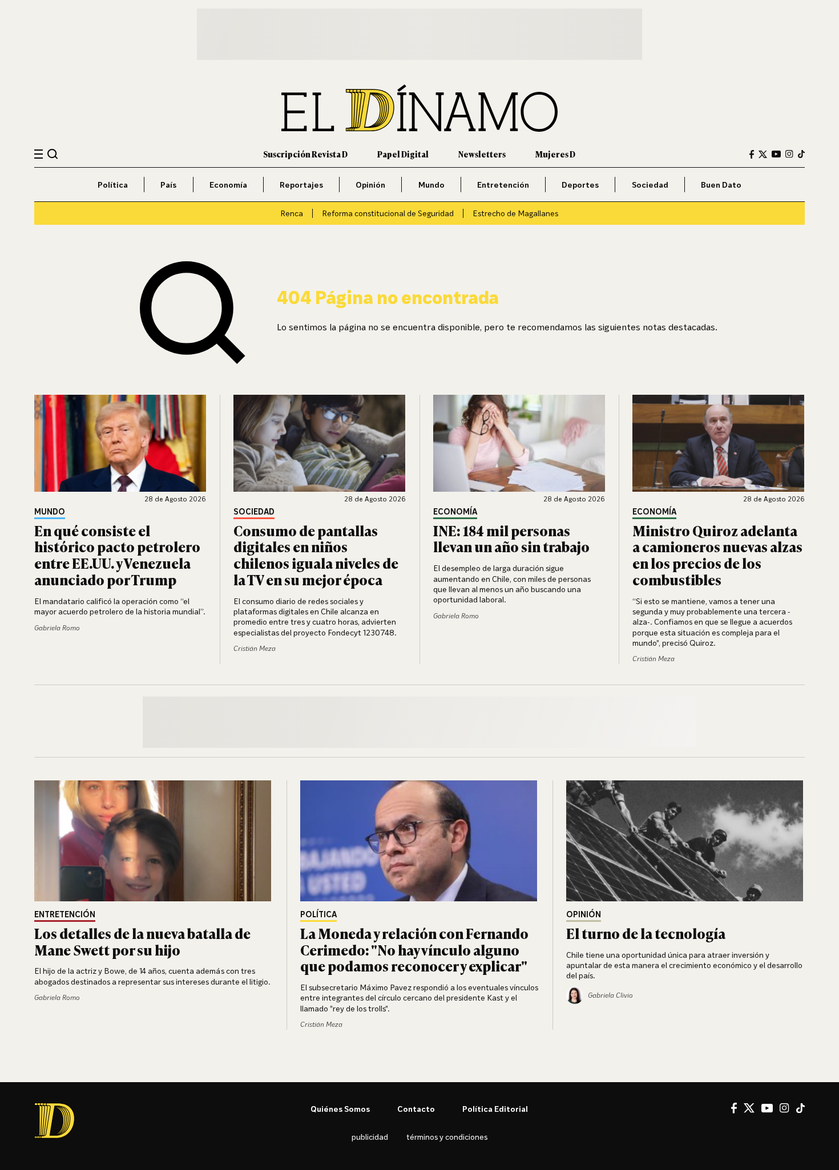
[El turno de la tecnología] (685, 840)
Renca (291, 213)
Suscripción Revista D (305, 154)
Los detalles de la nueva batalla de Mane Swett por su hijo (142, 941)
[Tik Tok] (800, 1108)
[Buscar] (52, 154)
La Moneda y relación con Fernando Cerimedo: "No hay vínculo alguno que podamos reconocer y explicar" (414, 949)
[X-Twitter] (763, 154)
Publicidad (370, 1136)
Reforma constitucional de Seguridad (388, 213)
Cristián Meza (254, 648)
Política (113, 184)
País (168, 184)
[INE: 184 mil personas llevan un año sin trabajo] (519, 443)
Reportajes (301, 184)
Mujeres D (555, 154)
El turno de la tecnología (645, 933)
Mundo (431, 184)
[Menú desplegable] (38, 154)
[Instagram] (789, 154)
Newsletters (482, 154)
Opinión (370, 184)
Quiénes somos (340, 1109)
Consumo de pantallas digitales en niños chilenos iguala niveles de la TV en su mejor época (315, 554)
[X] (749, 1107)
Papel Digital (403, 154)
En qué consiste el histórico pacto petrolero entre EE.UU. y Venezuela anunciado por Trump (117, 554)
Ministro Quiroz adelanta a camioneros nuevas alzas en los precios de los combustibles (717, 554)
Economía (228, 184)
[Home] (419, 108)
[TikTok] (801, 154)
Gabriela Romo (57, 628)
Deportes (580, 184)
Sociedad (650, 184)
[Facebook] (751, 154)
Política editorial (495, 1109)
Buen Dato (721, 184)
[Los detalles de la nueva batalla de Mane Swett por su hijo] (153, 840)
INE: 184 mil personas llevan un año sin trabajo (511, 538)
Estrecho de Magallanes (515, 213)
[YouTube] (776, 154)
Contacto (416, 1109)
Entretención (503, 184)
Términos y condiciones (446, 1136)
